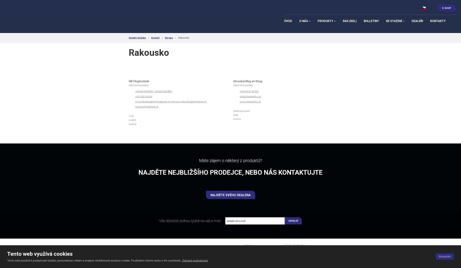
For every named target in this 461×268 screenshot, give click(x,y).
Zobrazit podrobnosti (195, 260)
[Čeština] (424, 8)
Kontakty (438, 21)
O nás (303, 21)
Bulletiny (371, 21)
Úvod (288, 21)
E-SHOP (446, 8)
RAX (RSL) (350, 21)
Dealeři (417, 21)
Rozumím (445, 256)
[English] (430, 8)
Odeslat (293, 220)
